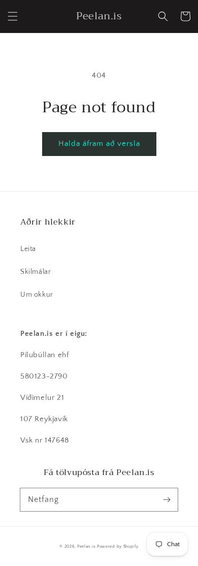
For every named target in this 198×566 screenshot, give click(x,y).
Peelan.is (86, 546)
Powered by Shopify (118, 546)
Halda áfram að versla (99, 143)
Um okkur (36, 295)
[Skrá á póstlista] (166, 499)
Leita (28, 249)
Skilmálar (35, 272)
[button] (13, 16)
